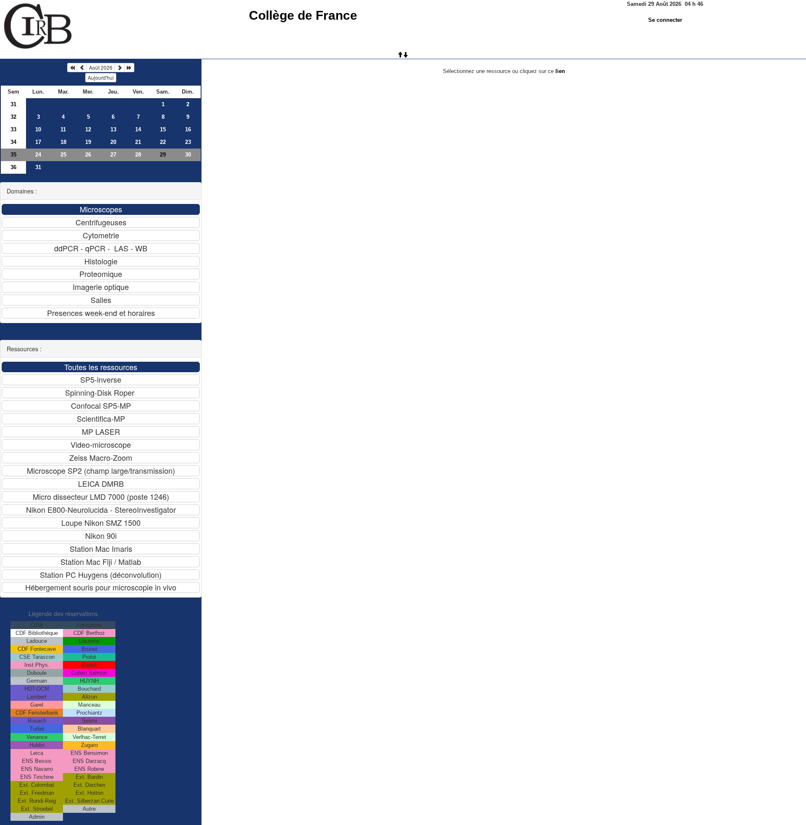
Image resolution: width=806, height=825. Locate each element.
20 (113, 142)
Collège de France (303, 15)
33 (13, 129)
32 (13, 117)
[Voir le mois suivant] (120, 67)
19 (88, 142)
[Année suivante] (129, 67)
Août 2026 (101, 67)
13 (113, 129)
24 (38, 154)
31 (13, 104)
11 (63, 129)
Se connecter (665, 20)
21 (138, 142)
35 (13, 154)
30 (188, 154)
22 (163, 142)
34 (13, 142)
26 (88, 154)
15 (163, 129)
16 (188, 129)
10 (38, 129)
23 (188, 142)
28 (138, 154)
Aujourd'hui (101, 77)
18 (63, 142)
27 (113, 154)
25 (63, 154)
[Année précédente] (72, 67)
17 (38, 142)
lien (560, 71)
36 (13, 167)
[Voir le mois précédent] (82, 67)
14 (138, 129)
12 (88, 129)
